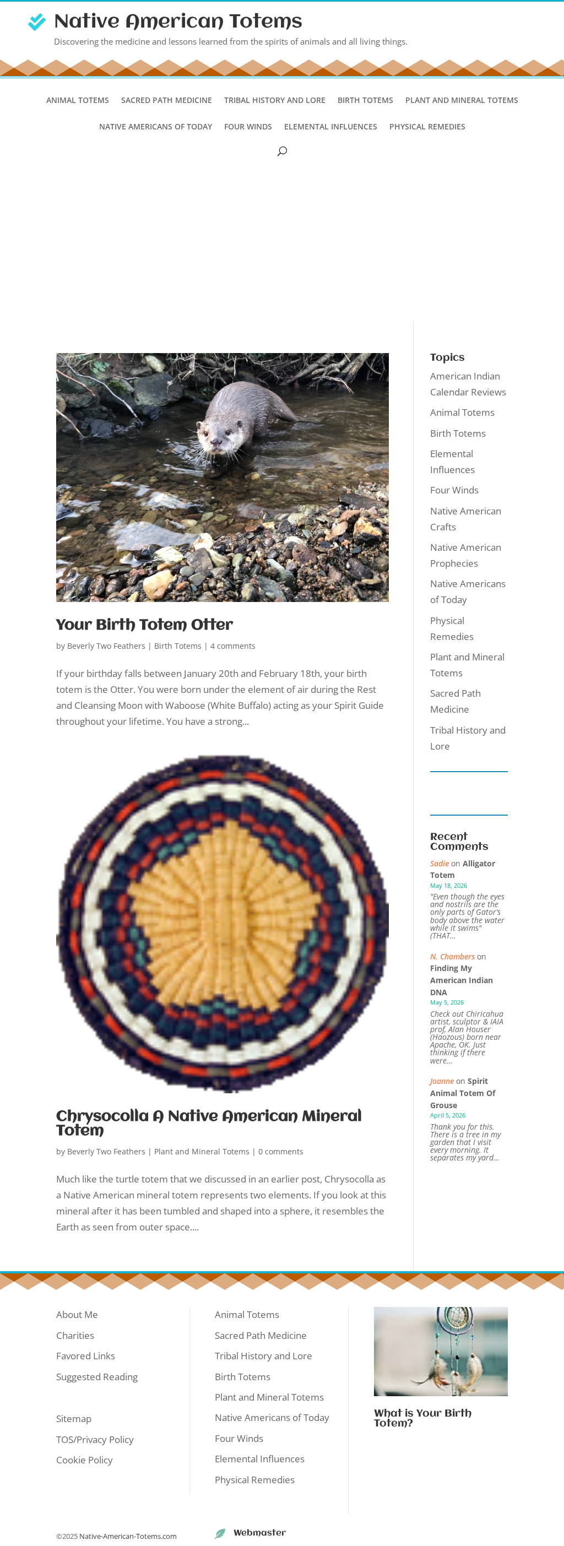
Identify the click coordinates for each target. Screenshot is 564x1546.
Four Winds (248, 127)
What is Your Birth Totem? (422, 1418)
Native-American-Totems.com (128, 1536)
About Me (77, 1314)
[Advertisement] (282, 238)
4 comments (233, 646)
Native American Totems (178, 22)
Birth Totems (365, 100)
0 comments (280, 1151)
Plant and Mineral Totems (461, 100)
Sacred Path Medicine (166, 100)
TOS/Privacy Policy (95, 1439)
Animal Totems (77, 100)
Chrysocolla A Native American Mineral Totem (209, 1124)
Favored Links (85, 1355)
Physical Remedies (427, 127)
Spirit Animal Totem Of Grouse (462, 1093)
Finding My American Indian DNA (461, 980)
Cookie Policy (84, 1459)
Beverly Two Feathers (106, 646)
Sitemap (73, 1418)
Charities (75, 1335)
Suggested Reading (97, 1376)
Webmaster (260, 1533)
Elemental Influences (330, 127)
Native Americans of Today (155, 127)
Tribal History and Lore (275, 100)
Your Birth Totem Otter (144, 625)
